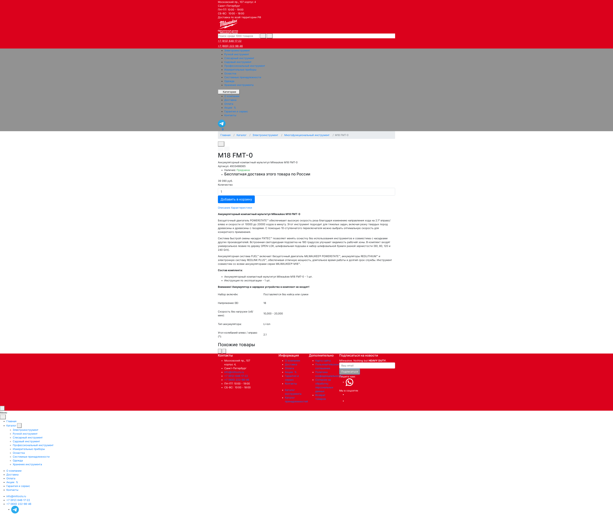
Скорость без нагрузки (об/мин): (235, 313)
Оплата (289, 368)
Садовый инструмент (238, 62)
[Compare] (227, 149)
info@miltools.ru (234, 372)
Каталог (11, 425)
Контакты (291, 383)
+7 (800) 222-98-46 (230, 46)
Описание (224, 207)
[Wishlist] (220, 149)
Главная (11, 421)
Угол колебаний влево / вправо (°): (237, 334)
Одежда (229, 81)
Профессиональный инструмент (244, 65)
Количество (225, 184)
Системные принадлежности (242, 77)
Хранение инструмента (239, 85)
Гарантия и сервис (18, 486)
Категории (229, 91)
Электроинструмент (237, 50)
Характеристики (241, 207)
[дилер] (228, 26)
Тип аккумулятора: (230, 324)
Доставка (291, 364)
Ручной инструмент (236, 54)
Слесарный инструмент (239, 58)
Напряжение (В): (228, 303)
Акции (291, 372)
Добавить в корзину (236, 199)
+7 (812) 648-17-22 (230, 40)
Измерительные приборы (240, 69)
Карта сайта (323, 360)
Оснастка (230, 73)
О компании (292, 360)
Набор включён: (228, 294)
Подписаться (349, 371)
